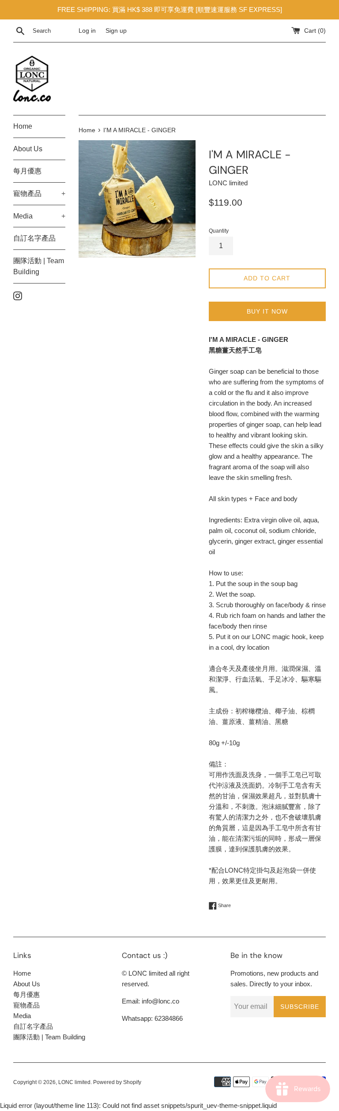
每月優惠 (27, 171)
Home (22, 126)
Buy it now (267, 311)
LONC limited (74, 1082)
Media (39, 216)
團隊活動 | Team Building (38, 266)
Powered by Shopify (117, 1082)
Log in (87, 30)
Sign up (116, 30)
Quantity (219, 231)
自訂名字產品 (34, 238)
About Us (27, 149)
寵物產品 (39, 193)
